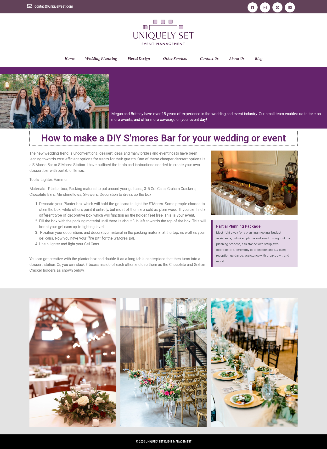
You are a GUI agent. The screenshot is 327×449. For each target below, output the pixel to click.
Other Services (175, 58)
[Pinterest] (277, 7)
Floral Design (139, 58)
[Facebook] (253, 7)
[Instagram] (265, 7)
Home (69, 58)
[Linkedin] (290, 7)
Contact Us (209, 58)
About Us (236, 58)
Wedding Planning (101, 58)
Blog (258, 58)
